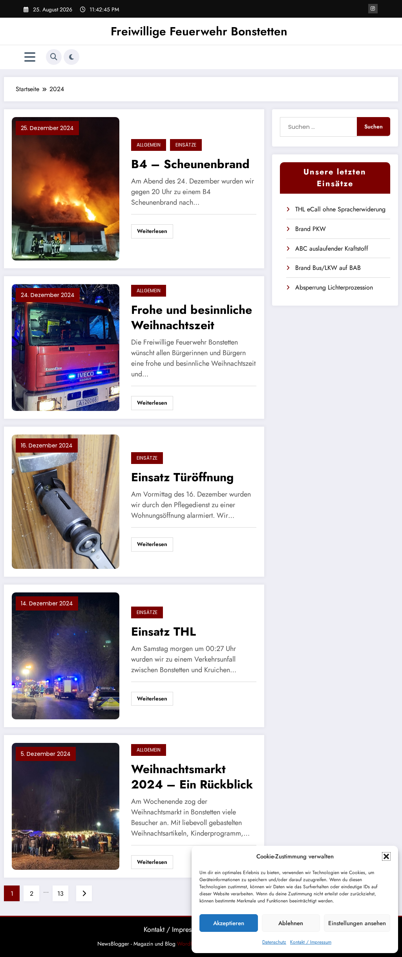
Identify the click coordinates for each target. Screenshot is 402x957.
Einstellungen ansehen (357, 923)
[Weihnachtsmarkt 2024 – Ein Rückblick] (65, 805)
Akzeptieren (228, 923)
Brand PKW (310, 228)
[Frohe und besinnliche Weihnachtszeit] (65, 346)
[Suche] (54, 57)
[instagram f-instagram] (373, 8)
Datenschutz (274, 942)
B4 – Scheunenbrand (190, 164)
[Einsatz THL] (65, 655)
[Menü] (30, 57)
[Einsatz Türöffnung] (65, 501)
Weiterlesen (152, 231)
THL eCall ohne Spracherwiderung (340, 209)
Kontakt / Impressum (310, 942)
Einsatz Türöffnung (182, 477)
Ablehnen (290, 923)
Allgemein (149, 144)
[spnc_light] (71, 57)
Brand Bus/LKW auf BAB (328, 267)
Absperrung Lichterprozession (334, 287)
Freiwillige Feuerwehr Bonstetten (199, 31)
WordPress (190, 944)
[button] (386, 856)
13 (60, 893)
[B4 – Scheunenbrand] (65, 187)
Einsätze (185, 144)
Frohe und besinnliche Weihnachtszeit (191, 317)
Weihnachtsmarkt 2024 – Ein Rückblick (192, 776)
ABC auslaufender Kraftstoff (331, 248)
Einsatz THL (163, 631)
